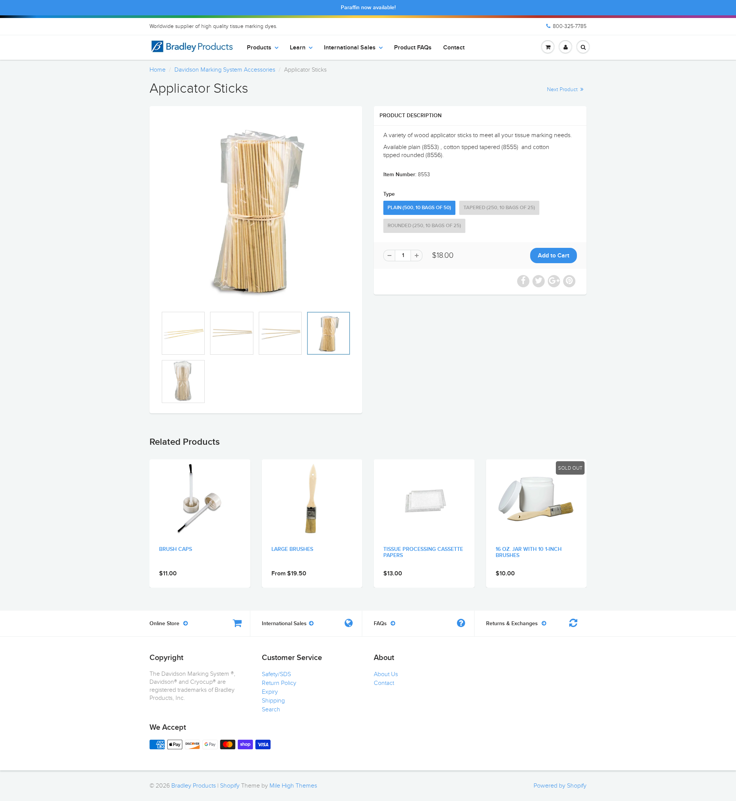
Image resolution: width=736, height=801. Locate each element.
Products (259, 47)
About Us (386, 674)
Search (271, 709)
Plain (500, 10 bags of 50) (419, 207)
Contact (454, 47)
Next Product (563, 89)
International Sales (350, 47)
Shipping (273, 700)
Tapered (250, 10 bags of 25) (499, 207)
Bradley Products (193, 786)
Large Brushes (292, 549)
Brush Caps (175, 549)
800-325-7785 (569, 26)
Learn (298, 47)
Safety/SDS (276, 674)
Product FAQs (413, 47)
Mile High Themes (293, 786)
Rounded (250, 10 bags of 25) (424, 225)
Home (158, 70)
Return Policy (279, 683)
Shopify (230, 786)
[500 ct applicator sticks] (256, 210)
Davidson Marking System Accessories (224, 70)
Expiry (270, 692)
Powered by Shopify (560, 786)
